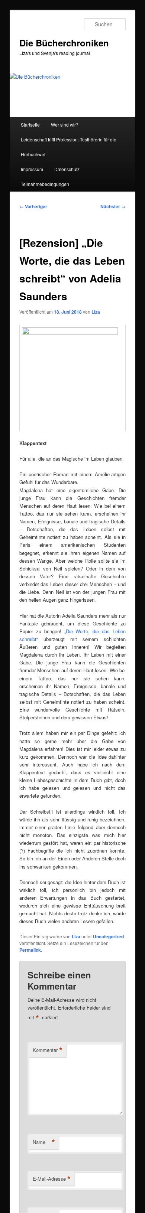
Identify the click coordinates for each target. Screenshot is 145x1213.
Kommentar (47, 1050)
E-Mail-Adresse (52, 1179)
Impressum (32, 169)
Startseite (30, 124)
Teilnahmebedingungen (45, 184)
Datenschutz (67, 169)
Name (44, 1142)
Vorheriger (33, 206)
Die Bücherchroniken (64, 42)
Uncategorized (108, 936)
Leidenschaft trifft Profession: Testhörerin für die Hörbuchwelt (68, 146)
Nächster (113, 206)
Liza (95, 311)
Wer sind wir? (64, 124)
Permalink (30, 949)
